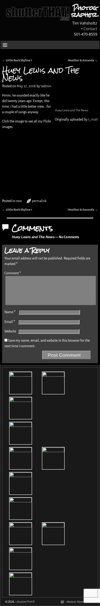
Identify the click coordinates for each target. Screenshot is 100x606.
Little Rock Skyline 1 (17, 60)
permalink (39, 201)
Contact (90, 28)
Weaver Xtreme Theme (81, 602)
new (19, 201)
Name (10, 312)
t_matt (93, 119)
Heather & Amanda (83, 60)
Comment (12, 273)
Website (10, 331)
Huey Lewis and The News (71, 110)
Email (9, 322)
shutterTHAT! (26, 602)
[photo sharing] (55, 95)
